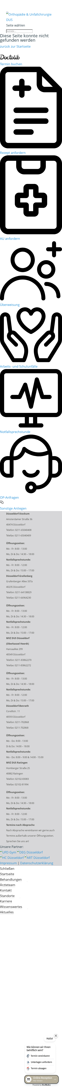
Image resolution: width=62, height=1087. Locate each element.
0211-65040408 (23, 530)
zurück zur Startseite (15, 46)
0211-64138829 (23, 592)
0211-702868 (22, 722)
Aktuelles (7, 912)
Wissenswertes (11, 906)
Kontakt (6, 890)
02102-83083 (22, 779)
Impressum (8, 863)
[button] (40, 1055)
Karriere (6, 901)
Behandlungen (11, 879)
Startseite (7, 874)
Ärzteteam (7, 885)
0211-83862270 (23, 660)
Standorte (7, 896)
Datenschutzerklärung (36, 863)
